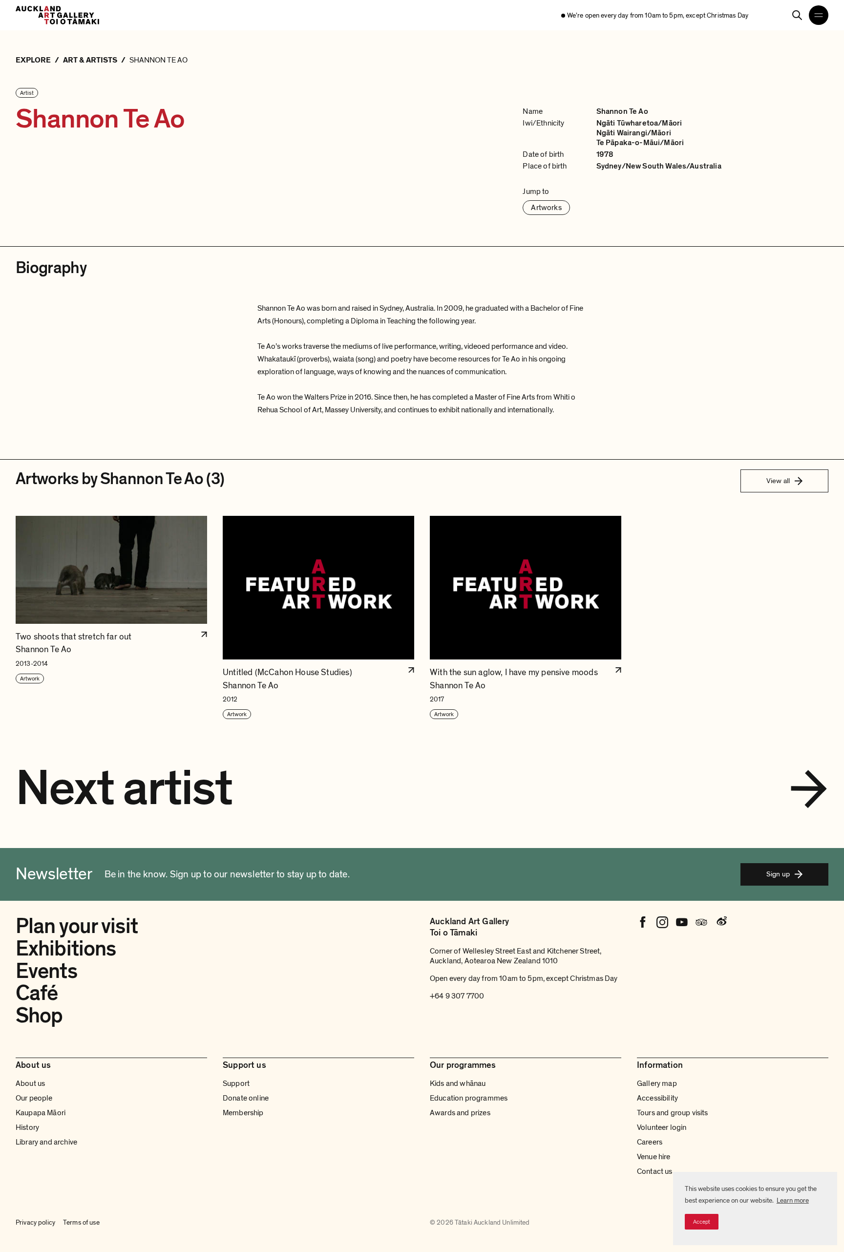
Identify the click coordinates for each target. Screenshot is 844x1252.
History (27, 1127)
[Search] (797, 15)
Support (236, 1083)
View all (778, 481)
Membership (243, 1112)
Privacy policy (35, 1222)
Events (46, 971)
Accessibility (657, 1098)
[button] (111, 618)
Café (37, 993)
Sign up (778, 874)
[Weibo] (721, 922)
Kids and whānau (457, 1083)
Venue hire (654, 1156)
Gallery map (657, 1083)
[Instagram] (662, 922)
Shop (39, 1015)
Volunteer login (661, 1127)
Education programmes (468, 1098)
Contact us (655, 1171)
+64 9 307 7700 (457, 996)
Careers (649, 1142)
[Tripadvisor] (701, 922)
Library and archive (46, 1142)
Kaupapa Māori (40, 1112)
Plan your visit (77, 926)
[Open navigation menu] (818, 15)
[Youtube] (682, 922)
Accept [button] (701, 1222)
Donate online (246, 1098)
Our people (34, 1098)
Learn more (793, 1200)
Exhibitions (66, 948)
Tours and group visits (672, 1112)
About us (30, 1083)
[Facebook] (643, 922)
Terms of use (81, 1222)
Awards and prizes (460, 1112)
